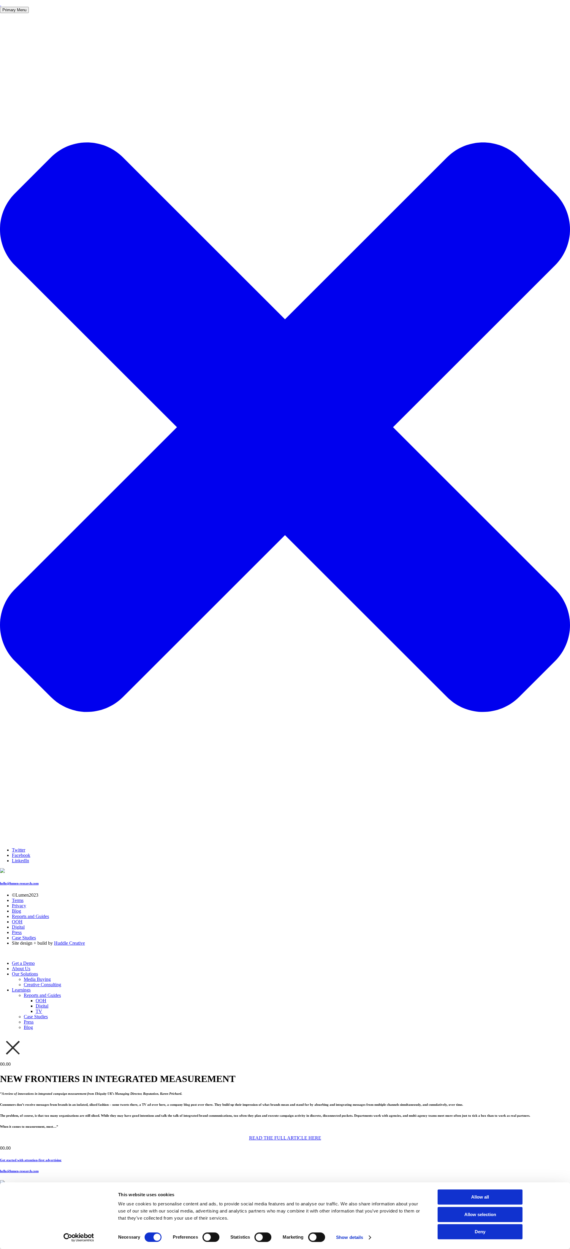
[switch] (210, 1237)
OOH (17, 921)
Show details (349, 1237)
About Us (21, 968)
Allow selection (480, 1214)
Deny (480, 1231)
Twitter (18, 849)
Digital (18, 927)
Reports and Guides (30, 916)
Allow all (480, 1196)
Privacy (19, 905)
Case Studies (24, 937)
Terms (17, 900)
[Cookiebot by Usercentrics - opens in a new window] (79, 1237)
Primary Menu (14, 10)
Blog (16, 911)
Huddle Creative (69, 943)
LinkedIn (20, 860)
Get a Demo (23, 963)
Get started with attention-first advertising (30, 1160)
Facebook (21, 855)
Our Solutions (25, 973)
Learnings (21, 989)
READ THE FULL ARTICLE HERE (285, 1137)
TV (39, 1011)
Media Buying (37, 979)
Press (17, 932)
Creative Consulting (42, 984)
